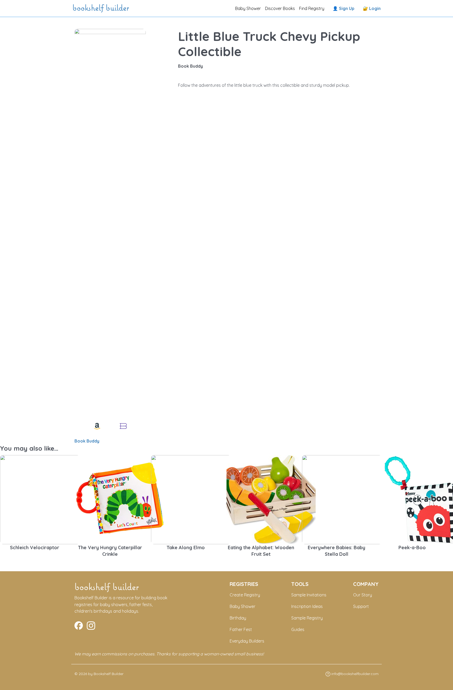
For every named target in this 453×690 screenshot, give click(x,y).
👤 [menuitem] (343, 8)
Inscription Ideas (307, 606)
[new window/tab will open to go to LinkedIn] (91, 625)
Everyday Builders (247, 641)
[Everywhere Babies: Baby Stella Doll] (346, 499)
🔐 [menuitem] (372, 8)
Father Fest (241, 629)
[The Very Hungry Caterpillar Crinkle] (120, 499)
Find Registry (311, 8)
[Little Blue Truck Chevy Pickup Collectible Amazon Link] (97, 426)
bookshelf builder (101, 8)
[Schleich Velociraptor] (44, 499)
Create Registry (245, 594)
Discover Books (280, 8)
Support (361, 606)
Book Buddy (86, 441)
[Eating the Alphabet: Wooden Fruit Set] (271, 499)
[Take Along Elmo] (195, 499)
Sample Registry (307, 618)
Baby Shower (248, 8)
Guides (297, 629)
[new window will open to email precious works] (78, 625)
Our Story (362, 594)
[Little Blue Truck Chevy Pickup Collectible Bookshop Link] (123, 426)
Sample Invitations (308, 594)
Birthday (238, 618)
